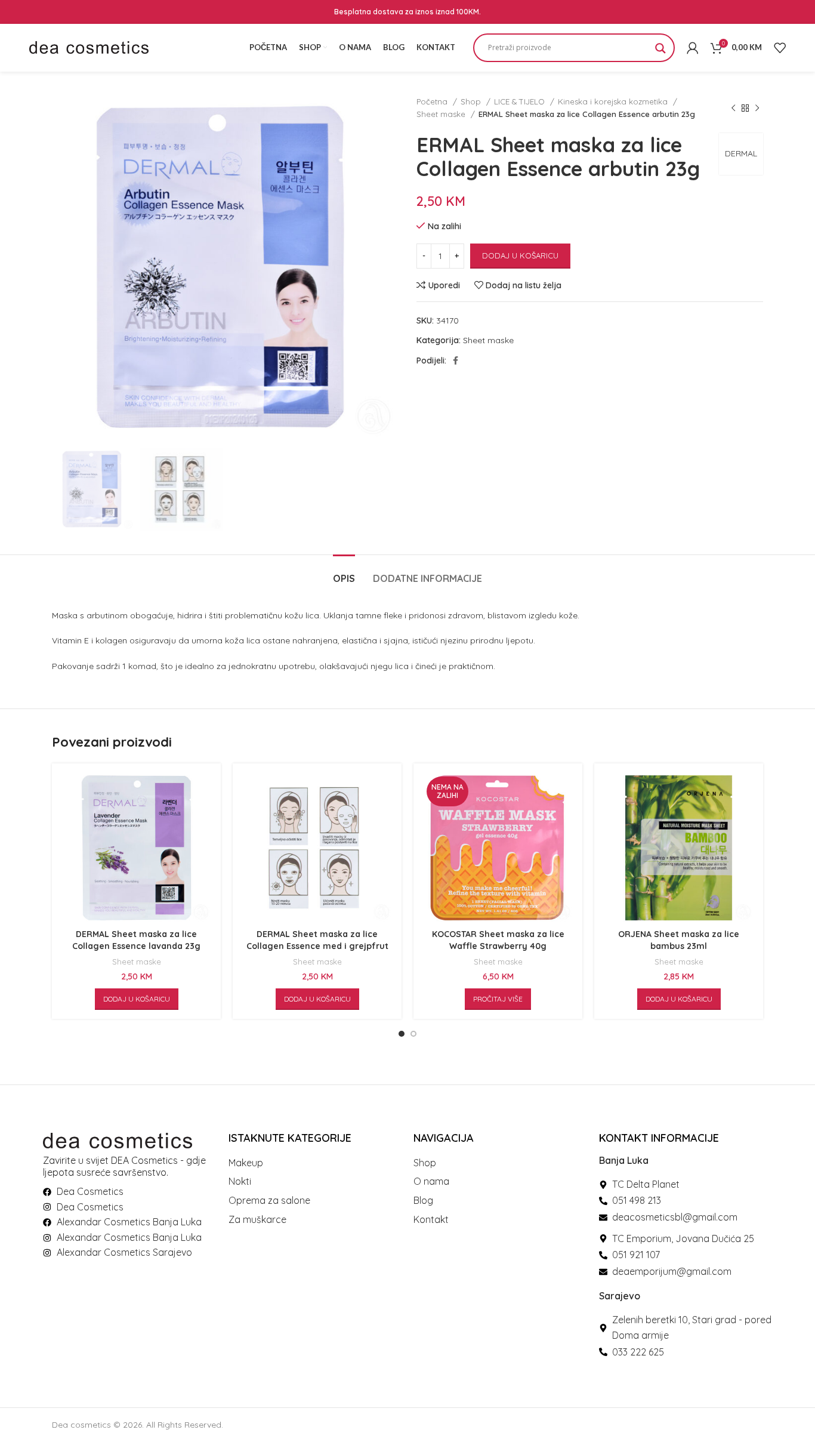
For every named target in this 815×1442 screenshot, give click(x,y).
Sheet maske (442, 114)
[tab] (344, 572)
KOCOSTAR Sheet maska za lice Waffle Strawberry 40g (498, 940)
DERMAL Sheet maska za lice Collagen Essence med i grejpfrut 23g (317, 946)
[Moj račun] (693, 48)
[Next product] (757, 108)
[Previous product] (733, 108)
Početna (433, 101)
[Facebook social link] (455, 360)
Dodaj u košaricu (520, 255)
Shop (472, 101)
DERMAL (741, 153)
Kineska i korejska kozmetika (614, 101)
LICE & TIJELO (520, 101)
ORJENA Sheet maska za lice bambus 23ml (678, 940)
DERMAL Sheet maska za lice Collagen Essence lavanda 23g (136, 940)
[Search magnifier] (660, 51)
